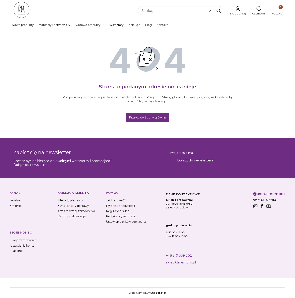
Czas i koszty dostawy (73, 206)
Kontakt (15, 200)
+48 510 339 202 (179, 255)
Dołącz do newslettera (195, 160)
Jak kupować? (116, 200)
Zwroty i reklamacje (72, 216)
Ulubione (16, 251)
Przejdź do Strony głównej (147, 117)
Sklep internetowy (146, 292)
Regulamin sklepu (118, 211)
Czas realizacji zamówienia (76, 211)
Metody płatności (70, 200)
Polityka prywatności (120, 216)
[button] (218, 10)
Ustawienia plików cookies (124, 222)
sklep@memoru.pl (181, 262)
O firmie (16, 206)
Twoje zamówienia (23, 240)
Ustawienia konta (22, 245)
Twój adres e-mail (182, 153)
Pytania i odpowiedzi (120, 206)
